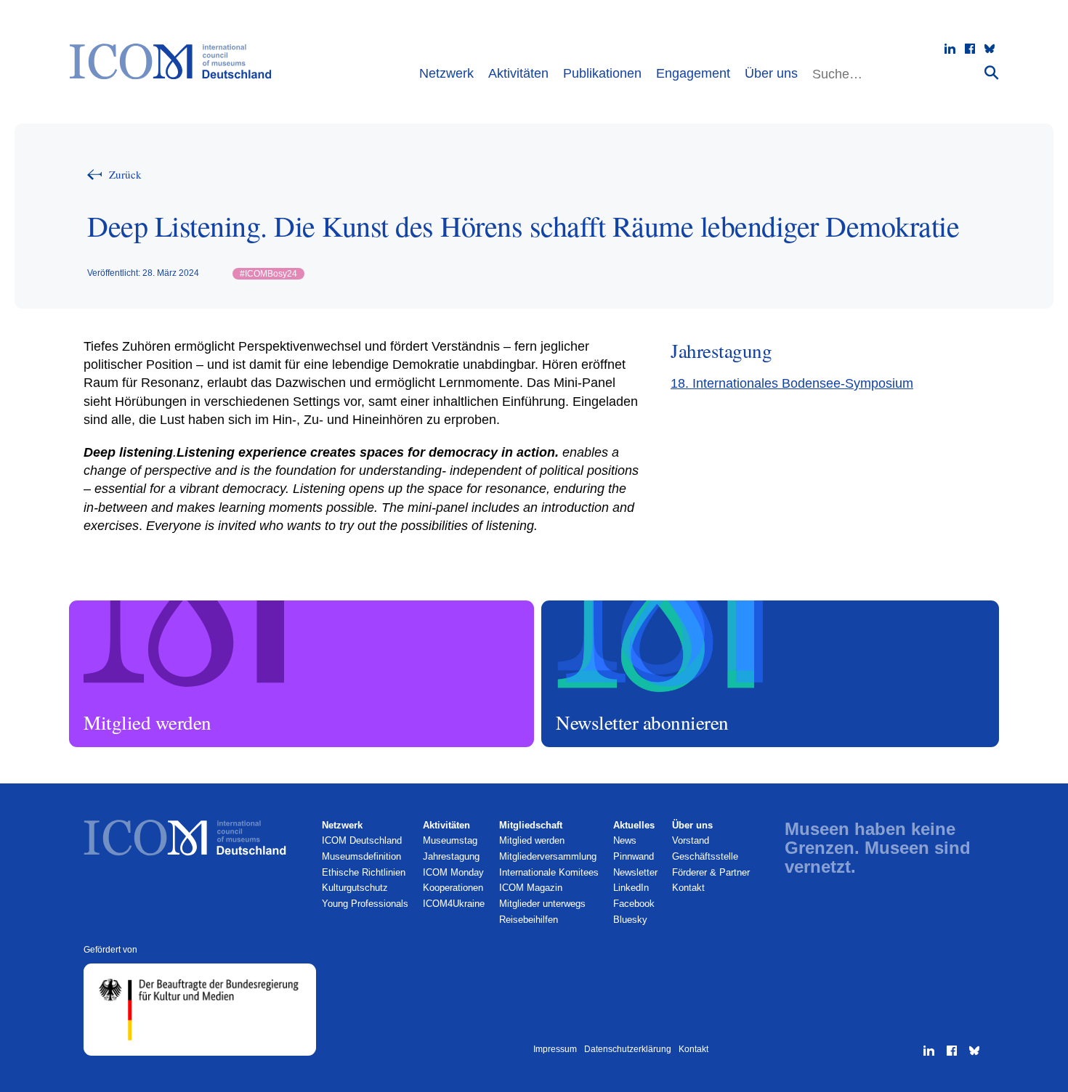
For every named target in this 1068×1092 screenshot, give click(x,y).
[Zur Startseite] (177, 62)
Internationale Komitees (549, 872)
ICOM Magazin (530, 887)
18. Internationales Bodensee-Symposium (792, 383)
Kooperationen (453, 887)
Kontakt (688, 887)
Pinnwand (633, 856)
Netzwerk (446, 73)
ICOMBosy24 (268, 274)
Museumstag (450, 840)
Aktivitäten (518, 73)
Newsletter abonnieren (589, 607)
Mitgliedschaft (530, 825)
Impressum (555, 1049)
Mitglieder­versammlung (547, 856)
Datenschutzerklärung (627, 1049)
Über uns (771, 73)
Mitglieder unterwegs (542, 903)
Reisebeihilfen (528, 919)
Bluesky (630, 919)
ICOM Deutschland (362, 840)
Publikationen (602, 73)
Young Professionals (365, 903)
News (624, 840)
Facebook (634, 903)
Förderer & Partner (711, 872)
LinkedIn (631, 887)
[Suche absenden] (991, 72)
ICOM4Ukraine (454, 903)
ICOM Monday (453, 872)
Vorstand (690, 840)
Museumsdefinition (361, 856)
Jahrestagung (451, 856)
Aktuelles (634, 825)
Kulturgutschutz (355, 887)
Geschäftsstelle (705, 856)
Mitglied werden (104, 607)
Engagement (693, 73)
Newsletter (635, 872)
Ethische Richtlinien (363, 872)
